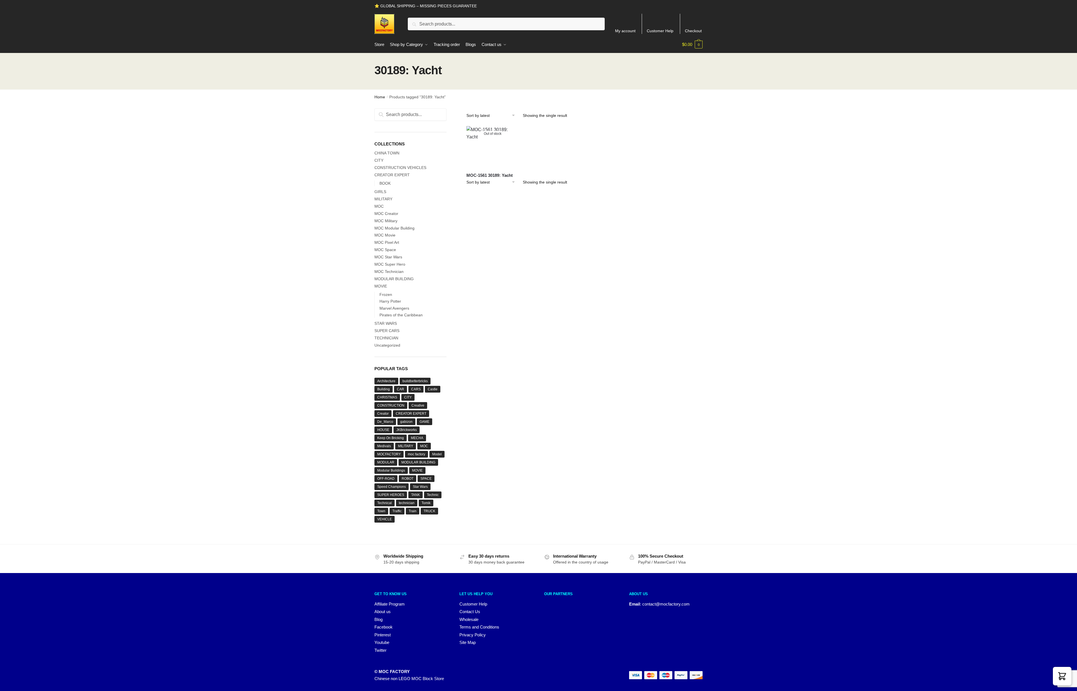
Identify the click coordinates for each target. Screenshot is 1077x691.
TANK (415, 495)
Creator (383, 414)
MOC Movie (384, 235)
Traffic (397, 511)
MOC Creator (386, 213)
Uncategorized (387, 345)
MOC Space (385, 249)
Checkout (693, 31)
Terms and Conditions (479, 627)
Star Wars (420, 487)
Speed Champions (391, 487)
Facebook (383, 627)
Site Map (467, 642)
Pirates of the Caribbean (401, 315)
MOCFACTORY (389, 454)
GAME (424, 422)
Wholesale (468, 619)
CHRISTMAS (387, 397)
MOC (379, 206)
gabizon (406, 422)
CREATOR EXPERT (392, 175)
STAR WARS (385, 323)
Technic (433, 495)
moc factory (416, 454)
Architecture (386, 381)
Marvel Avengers (394, 308)
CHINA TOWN (386, 153)
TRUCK (429, 511)
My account (625, 31)
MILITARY (383, 199)
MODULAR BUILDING (394, 279)
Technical (384, 503)
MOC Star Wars (388, 257)
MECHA (417, 438)
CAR (400, 389)
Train (412, 511)
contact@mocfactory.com (666, 604)
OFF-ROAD (386, 479)
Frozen (385, 294)
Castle (433, 389)
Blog (378, 619)
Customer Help (660, 31)
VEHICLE (384, 519)
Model (437, 454)
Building (383, 389)
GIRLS (380, 191)
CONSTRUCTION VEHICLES (400, 167)
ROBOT (407, 479)
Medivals (384, 446)
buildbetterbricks (415, 381)
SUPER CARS (386, 330)
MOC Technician (389, 271)
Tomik (426, 503)
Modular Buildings (391, 470)
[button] (1062, 676)
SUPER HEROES (390, 495)
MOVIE (380, 286)
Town (381, 511)
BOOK (385, 183)
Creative (417, 405)
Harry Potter (390, 301)
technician (407, 503)
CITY (378, 160)
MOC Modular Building (394, 228)
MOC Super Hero (389, 264)
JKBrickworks (406, 430)
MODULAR (385, 462)
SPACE (426, 479)
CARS (416, 389)
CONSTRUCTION (390, 405)
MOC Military (385, 221)
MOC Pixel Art (386, 242)
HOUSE (383, 430)
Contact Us (469, 611)
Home (379, 97)
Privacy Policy (472, 634)
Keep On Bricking (390, 438)
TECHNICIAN (386, 338)
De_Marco (385, 422)
